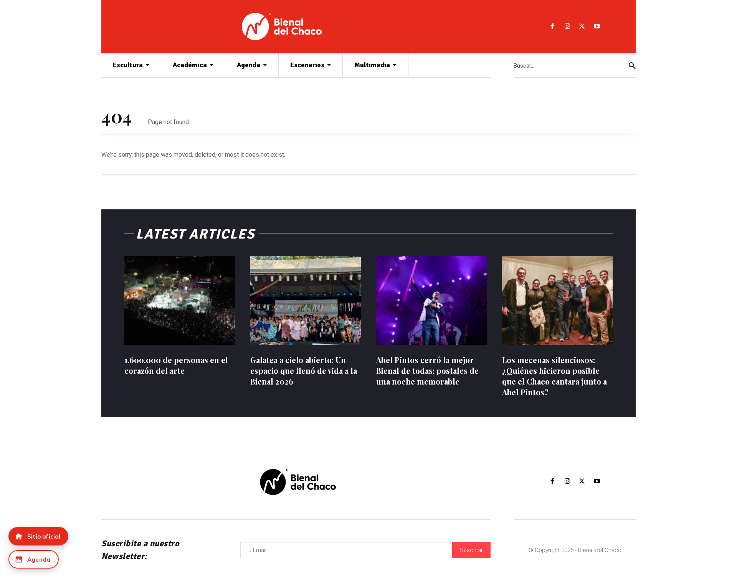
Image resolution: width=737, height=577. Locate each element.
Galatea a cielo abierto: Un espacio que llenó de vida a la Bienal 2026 (303, 370)
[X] (582, 26)
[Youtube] (597, 26)
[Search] (632, 65)
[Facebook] (552, 26)
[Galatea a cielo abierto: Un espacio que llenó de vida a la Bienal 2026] (305, 300)
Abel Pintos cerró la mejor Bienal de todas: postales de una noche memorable (427, 370)
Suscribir (471, 550)
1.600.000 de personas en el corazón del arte (176, 365)
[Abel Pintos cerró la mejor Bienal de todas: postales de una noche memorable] (431, 300)
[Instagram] (567, 26)
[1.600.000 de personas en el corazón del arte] (179, 300)
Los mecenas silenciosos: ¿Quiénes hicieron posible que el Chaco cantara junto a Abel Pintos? (554, 376)
